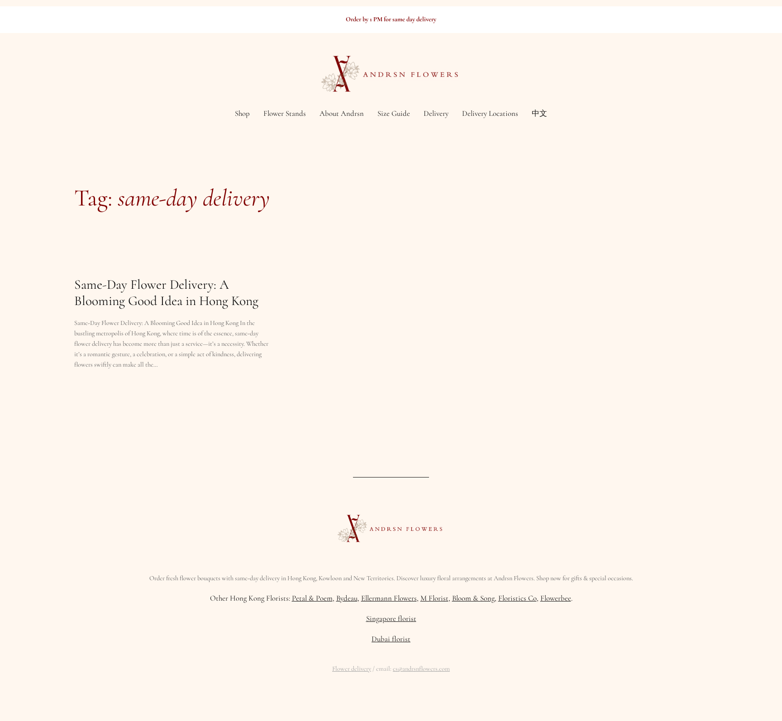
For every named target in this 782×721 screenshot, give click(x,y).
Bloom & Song (473, 598)
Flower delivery (351, 669)
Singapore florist (391, 618)
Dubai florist (391, 639)
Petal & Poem (312, 598)
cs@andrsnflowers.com (421, 669)
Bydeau (347, 598)
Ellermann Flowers (389, 598)
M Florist (434, 598)
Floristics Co (517, 598)
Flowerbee (555, 598)
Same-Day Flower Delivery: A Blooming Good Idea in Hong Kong (166, 293)
